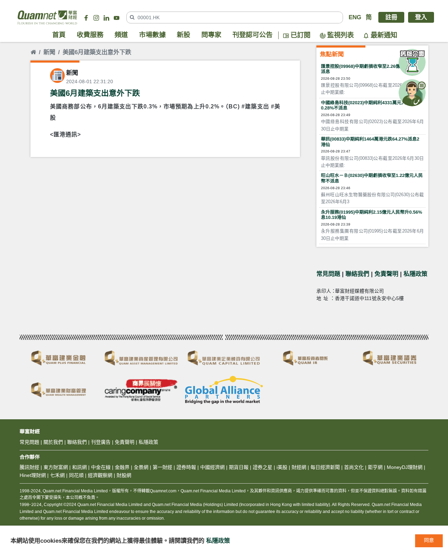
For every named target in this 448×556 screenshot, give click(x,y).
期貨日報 (238, 467)
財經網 (299, 467)
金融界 (122, 467)
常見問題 (328, 274)
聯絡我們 (357, 274)
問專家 (211, 35)
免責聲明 (386, 274)
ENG (355, 17)
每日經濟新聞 (325, 467)
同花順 (76, 475)
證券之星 (261, 467)
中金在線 (101, 467)
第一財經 (162, 467)
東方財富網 (55, 467)
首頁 (58, 35)
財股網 (124, 475)
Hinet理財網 (33, 475)
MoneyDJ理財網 (404, 467)
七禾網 (57, 475)
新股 (183, 35)
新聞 (49, 52)
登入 (421, 17)
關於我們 (53, 442)
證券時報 (186, 467)
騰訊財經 (29, 467)
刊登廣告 (101, 442)
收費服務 (90, 35)
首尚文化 (354, 467)
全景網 (141, 467)
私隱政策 (415, 274)
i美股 (281, 467)
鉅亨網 (375, 467)
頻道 (121, 35)
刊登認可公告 (252, 35)
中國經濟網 (212, 467)
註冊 (391, 17)
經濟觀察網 (100, 475)
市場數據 (152, 35)
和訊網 (79, 467)
